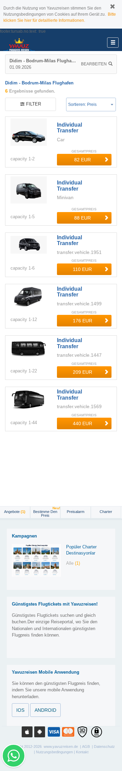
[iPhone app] (27, 731)
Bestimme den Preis (46, 512)
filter (33, 104)
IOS (20, 710)
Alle (73, 563)
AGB (86, 746)
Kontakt (82, 752)
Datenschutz (104, 746)
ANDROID (45, 710)
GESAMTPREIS (84, 151)
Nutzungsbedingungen (54, 752)
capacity (19, 158)
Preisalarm (75, 512)
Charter (106, 512)
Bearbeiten (94, 64)
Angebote (14, 512)
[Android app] (39, 731)
